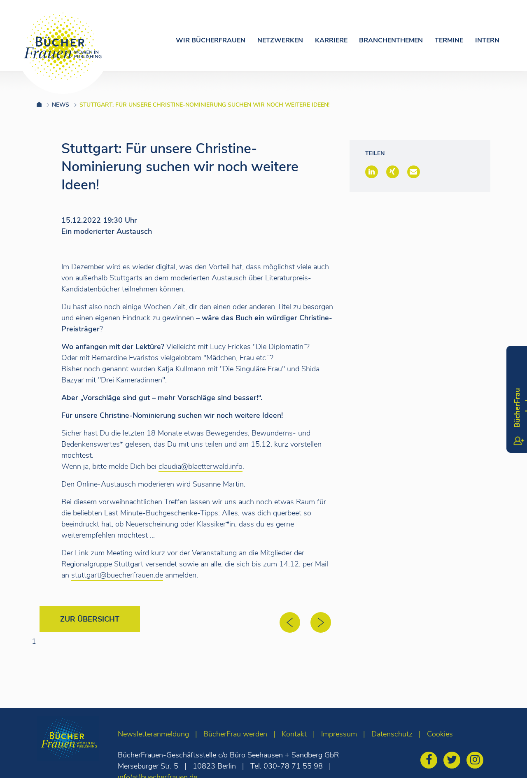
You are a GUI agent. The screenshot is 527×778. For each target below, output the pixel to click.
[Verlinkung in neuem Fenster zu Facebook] (430, 761)
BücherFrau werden (235, 734)
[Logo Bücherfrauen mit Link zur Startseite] (63, 46)
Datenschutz (392, 734)
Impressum (339, 734)
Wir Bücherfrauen (210, 40)
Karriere (331, 40)
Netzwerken (280, 40)
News (60, 105)
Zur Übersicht (89, 619)
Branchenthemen (391, 40)
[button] (371, 171)
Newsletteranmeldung (153, 734)
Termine (449, 40)
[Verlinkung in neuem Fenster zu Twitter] (453, 761)
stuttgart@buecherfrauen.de (117, 575)
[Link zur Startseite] (44, 105)
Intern (487, 40)
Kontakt (294, 734)
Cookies (440, 734)
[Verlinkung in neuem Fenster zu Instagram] (476, 761)
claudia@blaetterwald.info (201, 466)
